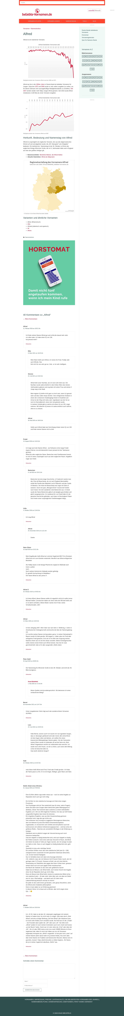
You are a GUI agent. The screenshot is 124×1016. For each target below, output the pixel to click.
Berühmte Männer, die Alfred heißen (51, 155)
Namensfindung (71, 21)
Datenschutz (58, 999)
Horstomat (85, 35)
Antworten (28, 344)
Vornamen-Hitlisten (34, 21)
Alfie (28, 224)
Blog (94, 21)
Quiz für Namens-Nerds (89, 40)
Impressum (39, 999)
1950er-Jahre (40, 84)
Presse (48, 999)
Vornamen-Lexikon (53, 21)
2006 (42, 86)
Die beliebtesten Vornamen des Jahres (82, 999)
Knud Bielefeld (33, 681)
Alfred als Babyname (47, 157)
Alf (28, 228)
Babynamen (68, 1002)
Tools (84, 21)
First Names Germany (83, 1002)
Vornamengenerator (88, 37)
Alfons (29, 230)
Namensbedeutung (39, 1002)
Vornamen (26, 28)
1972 (36, 86)
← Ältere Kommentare (30, 319)
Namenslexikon (36, 28)
